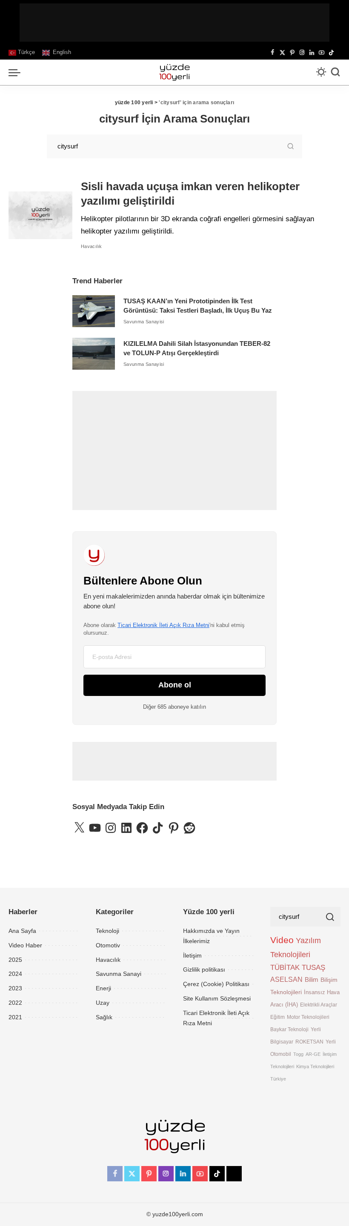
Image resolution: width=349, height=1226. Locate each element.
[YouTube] (321, 53)
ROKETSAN (309, 1041)
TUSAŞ (313, 968)
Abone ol (174, 685)
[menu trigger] (17, 72)
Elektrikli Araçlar (318, 1004)
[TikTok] (331, 53)
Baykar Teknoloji (289, 1029)
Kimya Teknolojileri (315, 1066)
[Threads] (338, 53)
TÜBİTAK (285, 968)
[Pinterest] (292, 53)
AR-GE (313, 1054)
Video (282, 940)
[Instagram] (302, 53)
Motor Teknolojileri (308, 1017)
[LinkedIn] (312, 53)
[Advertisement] (174, 22)
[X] (282, 53)
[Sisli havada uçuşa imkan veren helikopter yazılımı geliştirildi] (40, 215)
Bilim (311, 979)
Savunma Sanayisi (143, 321)
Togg (298, 1054)
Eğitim (277, 1017)
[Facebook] (272, 53)
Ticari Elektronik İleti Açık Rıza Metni (163, 625)
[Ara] (335, 72)
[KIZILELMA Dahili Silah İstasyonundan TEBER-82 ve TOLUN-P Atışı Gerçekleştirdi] (93, 354)
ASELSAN (286, 979)
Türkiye (278, 1078)
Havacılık (91, 246)
